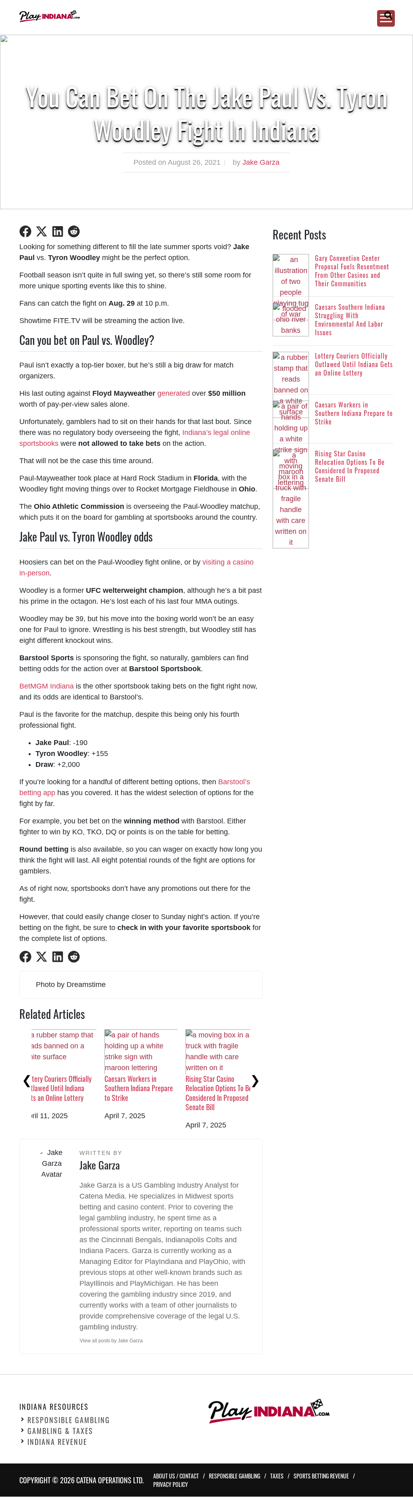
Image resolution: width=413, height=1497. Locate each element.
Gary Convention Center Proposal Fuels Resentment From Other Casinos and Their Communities (71, 1092)
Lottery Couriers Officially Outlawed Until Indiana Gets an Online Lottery (232, 1088)
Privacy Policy (170, 1484)
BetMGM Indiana (46, 686)
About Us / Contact (176, 1476)
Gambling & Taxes (60, 1431)
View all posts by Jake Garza (111, 1341)
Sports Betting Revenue (321, 1476)
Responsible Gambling (68, 1420)
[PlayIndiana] (197, 16)
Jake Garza (261, 162)
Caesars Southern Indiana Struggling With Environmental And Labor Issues (151, 1092)
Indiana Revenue (57, 1442)
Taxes (277, 1476)
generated (173, 393)
